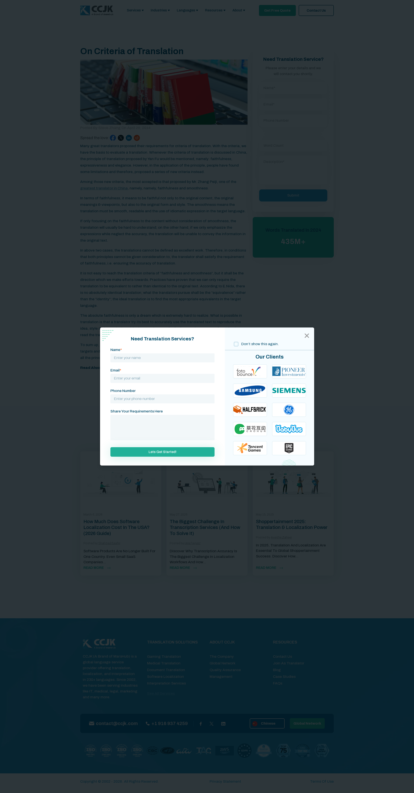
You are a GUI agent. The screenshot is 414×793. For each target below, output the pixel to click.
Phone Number (123, 391)
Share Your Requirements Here (136, 411)
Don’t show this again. (259, 344)
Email (115, 370)
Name (116, 350)
